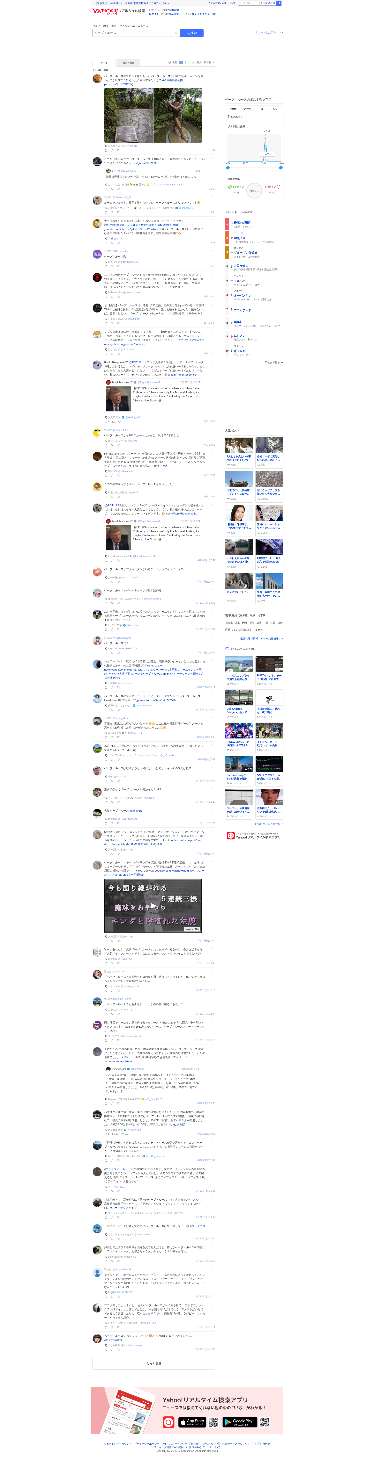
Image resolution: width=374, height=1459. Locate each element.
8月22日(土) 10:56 (205, 1349)
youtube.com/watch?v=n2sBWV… (176, 870)
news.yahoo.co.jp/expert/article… (124, 669)
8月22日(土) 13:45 (205, 1191)
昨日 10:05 (209, 475)
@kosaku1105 (135, 733)
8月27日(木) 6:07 (206, 652)
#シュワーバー (155, 669)
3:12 (213, 266)
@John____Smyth (128, 577)
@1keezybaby (120, 251)
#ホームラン (185, 669)
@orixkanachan (145, 705)
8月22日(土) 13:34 (205, 1217)
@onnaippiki (129, 849)
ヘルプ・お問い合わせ (257, 1443)
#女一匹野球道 (153, 844)
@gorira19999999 (126, 170)
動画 (113, 25)
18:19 (212, 189)
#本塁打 (199, 669)
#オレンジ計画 (129, 224)
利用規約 (194, 1443)
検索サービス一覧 (232, 1443)
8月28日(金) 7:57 (206, 560)
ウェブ (96, 25)
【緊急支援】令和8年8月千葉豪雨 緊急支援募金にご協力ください (131, 3)
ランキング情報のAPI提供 (168, 1447)
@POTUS (135, 362)
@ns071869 (176, 1213)
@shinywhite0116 (122, 1269)
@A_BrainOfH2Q (154, 1099)
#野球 (194, 673)
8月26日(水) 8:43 (206, 737)
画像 (105, 25)
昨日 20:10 (209, 353)
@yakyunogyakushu (131, 1036)
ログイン (154, 13)
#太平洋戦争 (111, 224)
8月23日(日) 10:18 (205, 1040)
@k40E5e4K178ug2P (171, 184)
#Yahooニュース (155, 665)
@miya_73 (118, 971)
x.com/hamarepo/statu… (119, 1061)
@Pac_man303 (129, 440)
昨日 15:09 (209, 445)
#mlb (166, 673)
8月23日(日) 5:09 (206, 1134)
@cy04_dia (120, 776)
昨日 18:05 (209, 421)
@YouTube (152, 229)
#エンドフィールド (116, 1169)
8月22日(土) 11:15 (205, 1296)
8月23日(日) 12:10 (205, 990)
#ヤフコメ (185, 339)
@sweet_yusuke (131, 292)
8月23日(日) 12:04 (205, 1014)
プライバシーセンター (174, 1443)
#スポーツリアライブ (123, 1207)
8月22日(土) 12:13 (205, 1261)
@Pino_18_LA (120, 430)
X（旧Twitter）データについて (203, 1447)
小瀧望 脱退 (269, 3)
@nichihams (127, 349)
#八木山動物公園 (172, 80)
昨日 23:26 (209, 296)
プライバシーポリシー (146, 1443)
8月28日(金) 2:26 (206, 581)
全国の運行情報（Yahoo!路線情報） (260, 638)
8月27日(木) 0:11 (206, 687)
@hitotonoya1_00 (122, 197)
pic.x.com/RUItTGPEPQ (118, 84)
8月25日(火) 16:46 (205, 781)
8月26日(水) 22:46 (205, 709)
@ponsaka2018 (187, 208)
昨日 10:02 (209, 496)
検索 (194, 33)
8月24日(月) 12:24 (205, 823)
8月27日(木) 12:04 (205, 629)
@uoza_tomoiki (143, 1234)
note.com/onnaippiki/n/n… (187, 840)
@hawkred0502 (152, 598)
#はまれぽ (179, 1124)
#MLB (129, 844)
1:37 (213, 150)
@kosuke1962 (148, 1323)
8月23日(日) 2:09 (206, 1160)
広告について (209, 1443)
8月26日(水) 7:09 (206, 759)
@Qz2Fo (118, 238)
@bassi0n (132, 625)
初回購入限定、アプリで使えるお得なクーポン (190, 13)
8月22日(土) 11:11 (205, 1327)
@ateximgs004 (133, 417)
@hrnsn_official (121, 718)
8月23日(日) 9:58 (206, 1103)
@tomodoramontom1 (144, 556)
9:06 (213, 212)
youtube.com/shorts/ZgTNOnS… (124, 229)
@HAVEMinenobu (128, 819)
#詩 (165, 465)
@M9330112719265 (122, 1292)
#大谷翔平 (198, 339)
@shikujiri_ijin (132, 319)
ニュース (143, 25)
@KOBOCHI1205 (122, 637)
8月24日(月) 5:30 (206, 853)
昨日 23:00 (209, 323)
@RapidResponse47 (149, 382)
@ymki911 (119, 1186)
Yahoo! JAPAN (217, 3)
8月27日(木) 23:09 (205, 603)
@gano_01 (130, 1256)
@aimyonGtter (113, 1339)
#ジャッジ (110, 673)
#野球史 (138, 844)
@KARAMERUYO (127, 648)
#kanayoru (136, 810)
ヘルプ (232, 3)
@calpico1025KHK (128, 146)
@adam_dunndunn (145, 797)
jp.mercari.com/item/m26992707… (158, 700)
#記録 (116, 677)
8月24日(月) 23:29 (205, 802)
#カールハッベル (114, 844)
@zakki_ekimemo (155, 1156)
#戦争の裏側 (170, 224)
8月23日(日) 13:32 (205, 963)
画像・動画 (128, 62)
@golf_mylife (167, 755)
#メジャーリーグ (179, 673)
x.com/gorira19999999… (145, 163)
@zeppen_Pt (132, 492)
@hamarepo (137, 1069)
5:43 (213, 242)
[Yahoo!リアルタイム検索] (119, 9)
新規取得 (174, 10)
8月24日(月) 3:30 (206, 940)
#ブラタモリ (197, 1226)
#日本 (158, 224)
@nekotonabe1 (126, 471)
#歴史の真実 (146, 224)
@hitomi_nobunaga (131, 1345)
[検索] (278, 3)
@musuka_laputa (130, 986)
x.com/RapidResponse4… (184, 374)
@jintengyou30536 (128, 262)
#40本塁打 (171, 669)
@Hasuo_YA (125, 959)
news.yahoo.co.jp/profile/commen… (126, 344)
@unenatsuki (125, 683)
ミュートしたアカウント (269, 32)
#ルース (135, 673)
